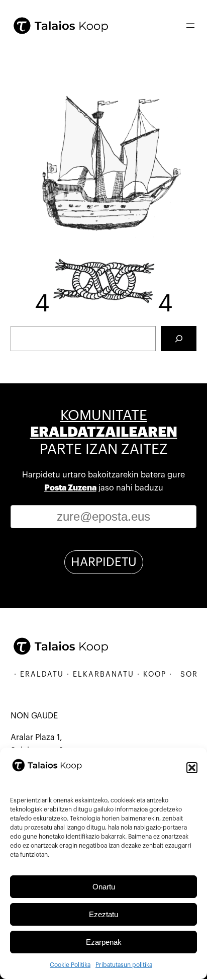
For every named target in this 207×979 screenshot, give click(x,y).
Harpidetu (104, 562)
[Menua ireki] (190, 26)
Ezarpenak (104, 942)
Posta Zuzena (70, 488)
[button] (192, 768)
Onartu (103, 886)
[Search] (178, 338)
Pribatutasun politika (123, 965)
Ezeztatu (103, 914)
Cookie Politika (70, 965)
